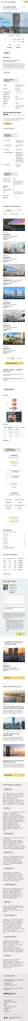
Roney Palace (16, 847)
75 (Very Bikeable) (16, 197)
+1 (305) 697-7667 (7, 983)
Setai (6, 841)
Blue (19, 802)
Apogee (9, 840)
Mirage (10, 960)
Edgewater (17, 94)
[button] (8, 358)
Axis (4, 812)
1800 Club (7, 793)
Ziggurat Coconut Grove (11, 931)
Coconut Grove (9, 915)
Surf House (12, 963)
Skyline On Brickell (17, 816)
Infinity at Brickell (14, 812)
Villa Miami (21, 804)
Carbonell (5, 856)
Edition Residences (10, 804)
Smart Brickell (10, 820)
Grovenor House (10, 927)
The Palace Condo (13, 817)
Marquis (10, 889)
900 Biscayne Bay (15, 888)
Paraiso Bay (14, 797)
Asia (8, 856)
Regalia (8, 947)
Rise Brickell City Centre (13, 818)
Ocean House (9, 847)
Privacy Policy (9, 618)
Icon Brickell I (14, 827)
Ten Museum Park (6, 888)
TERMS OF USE (7, 1008)
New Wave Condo (17, 794)
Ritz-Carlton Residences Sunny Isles (13, 948)
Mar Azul (9, 877)
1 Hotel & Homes (10, 844)
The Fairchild (13, 923)
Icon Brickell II (11, 814)
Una (14, 820)
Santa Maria (9, 816)
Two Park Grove (13, 919)
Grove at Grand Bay (14, 920)
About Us (6, 1003)
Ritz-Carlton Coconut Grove (12, 928)
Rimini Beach (10, 962)
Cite (4, 793)
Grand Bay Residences (11, 873)
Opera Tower (14, 793)
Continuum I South (7, 837)
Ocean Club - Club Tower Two (12, 875)
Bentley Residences (7, 940)
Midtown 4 (10, 905)
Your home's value (8, 1000)
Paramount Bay (8, 794)
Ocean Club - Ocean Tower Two (12, 879)
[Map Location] (20, 229)
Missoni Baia (11, 801)
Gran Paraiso (18, 800)
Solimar (15, 962)
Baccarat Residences (11, 825)
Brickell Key (8, 852)
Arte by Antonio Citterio (8, 959)
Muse (9, 943)
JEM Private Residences (13, 896)
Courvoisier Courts (9, 860)
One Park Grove (6, 919)
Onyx (16, 804)
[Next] (27, 23)
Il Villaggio (19, 841)
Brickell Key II (7, 859)
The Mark (7, 812)
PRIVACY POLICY (7, 1011)
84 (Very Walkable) (19, 101)
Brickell (7, 808)
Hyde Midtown (16, 905)
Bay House (8, 797)
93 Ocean (8, 967)
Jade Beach (11, 942)
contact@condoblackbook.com (10, 985)
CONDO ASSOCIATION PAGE (10, 1006)
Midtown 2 (5, 905)
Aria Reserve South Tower (11, 802)
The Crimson (16, 796)
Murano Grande (12, 843)
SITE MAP (6, 1010)
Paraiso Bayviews (10, 798)
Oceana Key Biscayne (7, 872)
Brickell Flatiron (10, 824)
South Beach (8, 833)
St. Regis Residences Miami (12, 828)
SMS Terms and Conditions (15, 629)
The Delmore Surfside (13, 966)
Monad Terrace (9, 845)
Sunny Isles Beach (10, 936)
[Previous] (1, 23)
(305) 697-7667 (13, 590)
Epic (6, 889)
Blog (5, 1005)
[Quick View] (15, 229)
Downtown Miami (9, 884)
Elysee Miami (11, 800)
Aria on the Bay (8, 796)
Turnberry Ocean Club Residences (15, 951)
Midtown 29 (12, 910)
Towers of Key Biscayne (14, 880)
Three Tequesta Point (15, 856)
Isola (15, 860)
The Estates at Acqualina (13, 944)
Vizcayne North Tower (11, 898)
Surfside (7, 955)
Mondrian (14, 840)
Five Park (16, 845)
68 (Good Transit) (16, 195)
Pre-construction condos (10, 1001)
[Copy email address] (15, 592)
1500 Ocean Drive (12, 841)
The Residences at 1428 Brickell (13, 821)
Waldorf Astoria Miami (13, 891)
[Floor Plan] (18, 229)
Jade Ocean (17, 942)
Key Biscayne (8, 868)
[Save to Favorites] (22, 7)
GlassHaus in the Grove (11, 926)
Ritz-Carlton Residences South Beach (16, 848)
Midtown (7, 901)
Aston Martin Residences (12, 894)
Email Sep (11, 592)
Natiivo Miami (9, 892)
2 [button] (15, 358)
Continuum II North (15, 837)
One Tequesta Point (14, 857)
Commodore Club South (10, 876)
